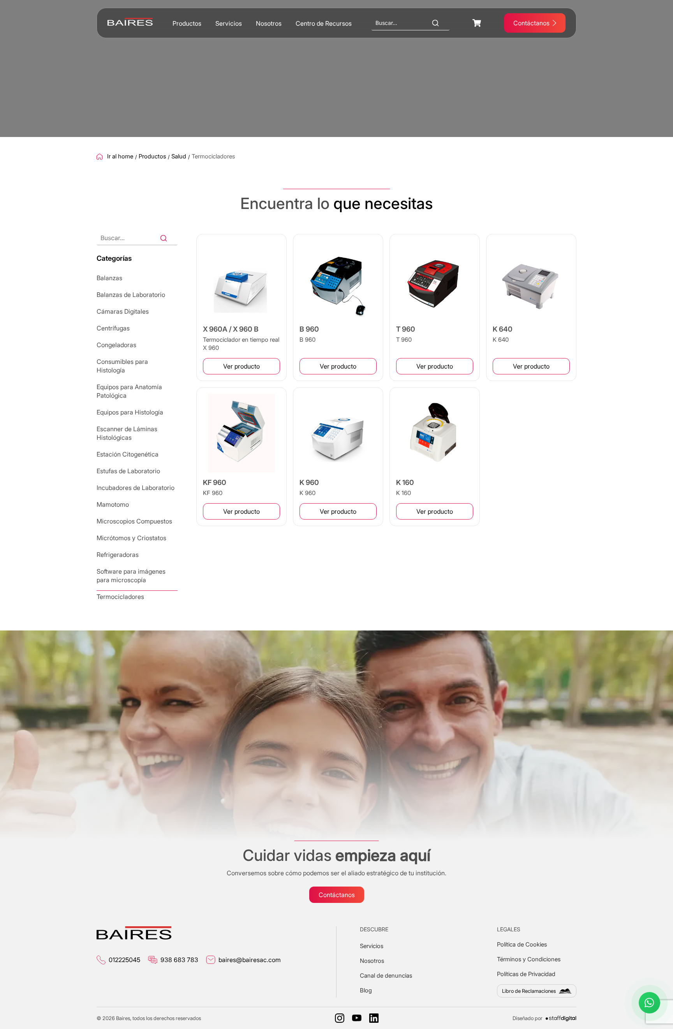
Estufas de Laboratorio (128, 471)
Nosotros (269, 23)
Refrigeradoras (118, 554)
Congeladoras (116, 345)
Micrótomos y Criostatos (131, 538)
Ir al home (120, 156)
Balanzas (109, 278)
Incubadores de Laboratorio (135, 488)
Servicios (228, 23)
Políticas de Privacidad (526, 974)
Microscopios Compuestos (134, 521)
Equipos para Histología (130, 412)
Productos (187, 23)
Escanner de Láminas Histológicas (127, 433)
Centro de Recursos (324, 23)
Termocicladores (120, 597)
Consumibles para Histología (122, 366)
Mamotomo (113, 504)
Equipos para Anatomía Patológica (129, 391)
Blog (366, 990)
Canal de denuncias (386, 975)
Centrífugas (113, 328)
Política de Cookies (522, 944)
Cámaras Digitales (123, 311)
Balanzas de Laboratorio (131, 295)
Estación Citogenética (128, 454)
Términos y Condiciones (528, 959)
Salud (178, 156)
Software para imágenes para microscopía (131, 575)
